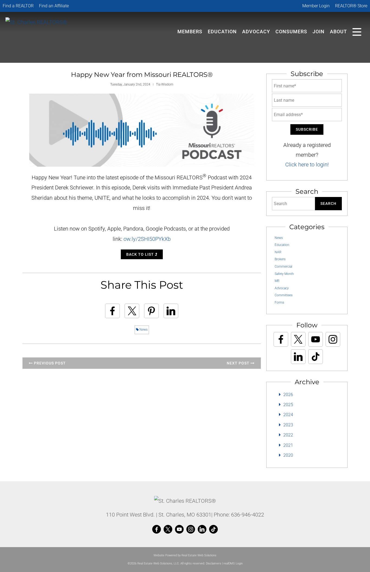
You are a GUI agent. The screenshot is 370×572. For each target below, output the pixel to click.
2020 (288, 455)
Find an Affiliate (54, 5)
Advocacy (256, 31)
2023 (288, 425)
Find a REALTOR (18, 5)
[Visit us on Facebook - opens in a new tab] (281, 339)
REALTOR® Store (351, 5)
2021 (288, 445)
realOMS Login (233, 563)
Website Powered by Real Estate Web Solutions (185, 555)
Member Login (316, 5)
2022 (288, 435)
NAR (278, 252)
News (143, 329)
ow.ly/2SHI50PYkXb (147, 239)
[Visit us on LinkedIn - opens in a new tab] (298, 356)
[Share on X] (132, 311)
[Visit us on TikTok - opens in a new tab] (315, 356)
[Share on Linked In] (171, 311)
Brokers (280, 259)
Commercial (283, 266)
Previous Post (49, 363)
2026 (288, 394)
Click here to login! (307, 164)
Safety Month (284, 274)
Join (318, 31)
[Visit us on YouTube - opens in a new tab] (315, 339)
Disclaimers (213, 563)
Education (282, 245)
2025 (288, 404)
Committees (284, 295)
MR (277, 281)
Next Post (239, 363)
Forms (279, 302)
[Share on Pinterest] (151, 311)
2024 (288, 414)
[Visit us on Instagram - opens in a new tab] (333, 339)
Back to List (140, 254)
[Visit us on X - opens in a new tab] (298, 339)
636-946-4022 (247, 514)
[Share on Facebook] (112, 311)
